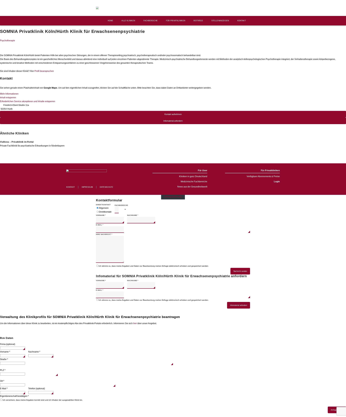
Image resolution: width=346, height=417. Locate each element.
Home (110, 21)
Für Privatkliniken (175, 21)
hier (135, 323)
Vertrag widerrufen (173, 197)
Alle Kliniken (128, 21)
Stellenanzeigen (220, 21)
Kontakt (241, 21)
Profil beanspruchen (44, 71)
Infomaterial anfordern (238, 305)
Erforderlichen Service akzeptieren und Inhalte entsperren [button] (27, 101)
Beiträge (198, 21)
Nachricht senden (240, 271)
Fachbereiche (150, 21)
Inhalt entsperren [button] (8, 97)
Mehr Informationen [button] (9, 94)
